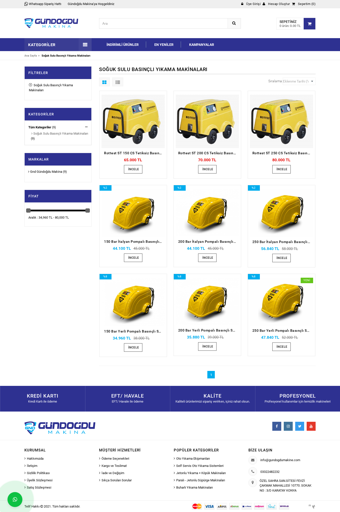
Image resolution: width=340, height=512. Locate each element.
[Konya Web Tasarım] (313, 506)
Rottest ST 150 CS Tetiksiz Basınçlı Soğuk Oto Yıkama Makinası (134, 153)
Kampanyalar (201, 45)
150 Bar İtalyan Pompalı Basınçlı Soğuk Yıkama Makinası (134, 242)
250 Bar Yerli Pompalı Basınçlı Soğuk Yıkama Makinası (282, 331)
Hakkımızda (35, 458)
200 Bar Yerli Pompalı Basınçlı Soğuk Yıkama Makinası (208, 330)
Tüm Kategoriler (39, 127)
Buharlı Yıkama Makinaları (194, 487)
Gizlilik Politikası (38, 473)
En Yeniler (163, 45)
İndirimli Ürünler (123, 45)
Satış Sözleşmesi (39, 487)
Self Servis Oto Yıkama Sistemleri (200, 466)
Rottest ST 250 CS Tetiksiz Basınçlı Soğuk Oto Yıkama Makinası (282, 153)
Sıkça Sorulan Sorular (117, 480)
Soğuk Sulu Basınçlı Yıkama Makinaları (51, 87)
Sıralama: (275, 81)
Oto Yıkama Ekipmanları (193, 458)
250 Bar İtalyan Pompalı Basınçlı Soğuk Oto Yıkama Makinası (282, 242)
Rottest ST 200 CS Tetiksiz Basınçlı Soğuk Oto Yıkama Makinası (208, 153)
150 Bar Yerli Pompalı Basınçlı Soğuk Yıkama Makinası (134, 331)
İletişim (32, 466)
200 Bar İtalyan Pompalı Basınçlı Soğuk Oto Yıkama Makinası (208, 242)
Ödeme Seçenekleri (115, 458)
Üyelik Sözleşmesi (40, 480)
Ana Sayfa (30, 55)
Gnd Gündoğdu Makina (45, 171)
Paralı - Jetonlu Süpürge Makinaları (200, 480)
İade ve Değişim (113, 473)
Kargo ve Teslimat (114, 466)
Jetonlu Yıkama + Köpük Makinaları (201, 473)
